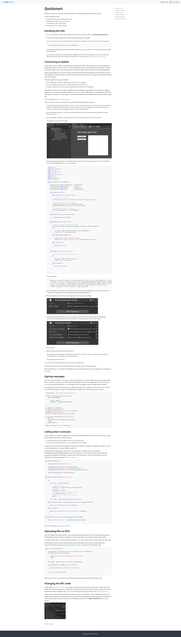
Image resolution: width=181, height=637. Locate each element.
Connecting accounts (63, 99)
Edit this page (50, 624)
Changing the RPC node (120, 18)
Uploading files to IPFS (120, 16)
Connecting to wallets (119, 10)
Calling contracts (66, 526)
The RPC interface (59, 587)
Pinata (79, 540)
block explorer (72, 457)
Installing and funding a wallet (97, 56)
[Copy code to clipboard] (110, 45)
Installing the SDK (119, 8)
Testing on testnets (103, 591)
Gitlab (162, 2)
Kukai (85, 85)
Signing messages (119, 12)
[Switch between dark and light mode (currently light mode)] (167, 2)
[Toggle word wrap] (107, 280)
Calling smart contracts (120, 14)
